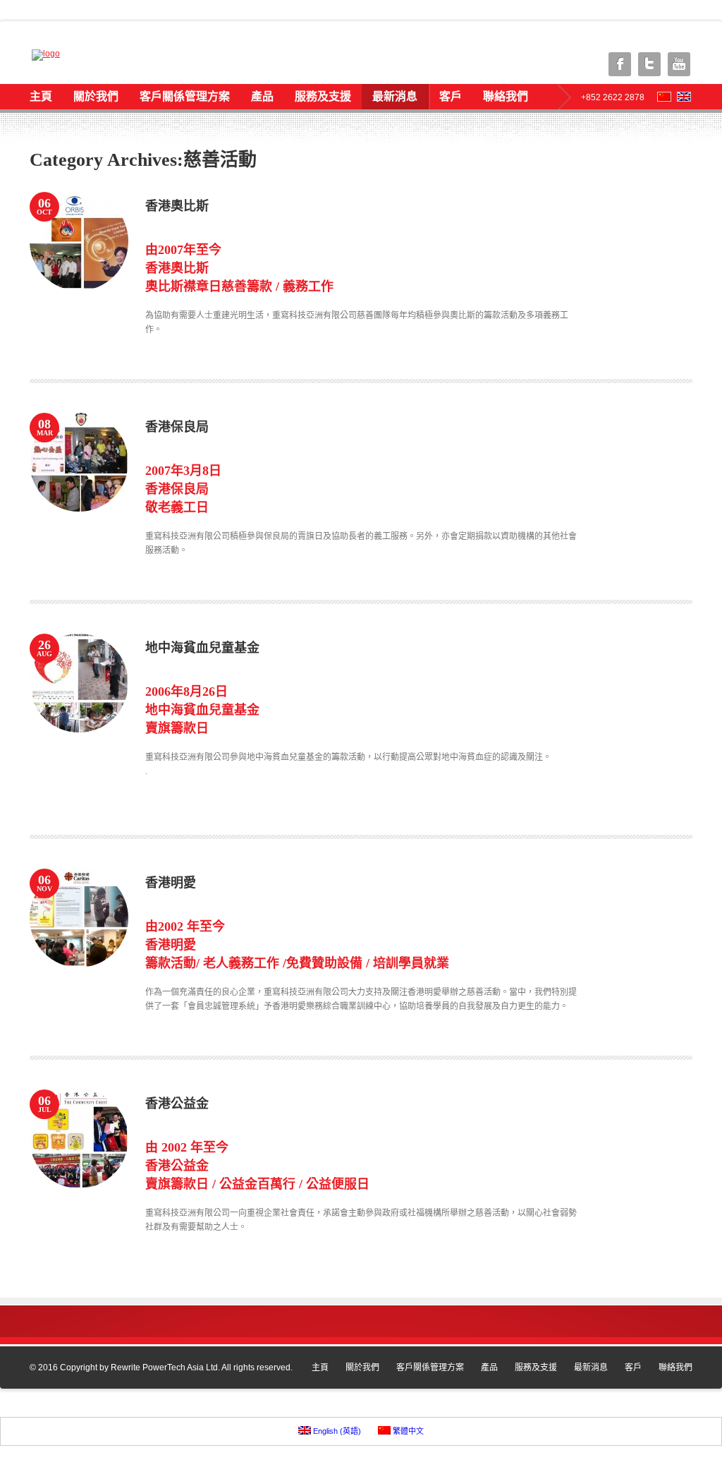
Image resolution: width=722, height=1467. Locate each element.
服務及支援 (323, 96)
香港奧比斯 (177, 206)
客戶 (450, 96)
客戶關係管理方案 (185, 96)
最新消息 (394, 96)
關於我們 (95, 96)
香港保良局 (177, 427)
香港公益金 (177, 1104)
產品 (262, 96)
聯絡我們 (505, 96)
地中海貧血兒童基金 (202, 648)
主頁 (41, 96)
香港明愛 (170, 883)
